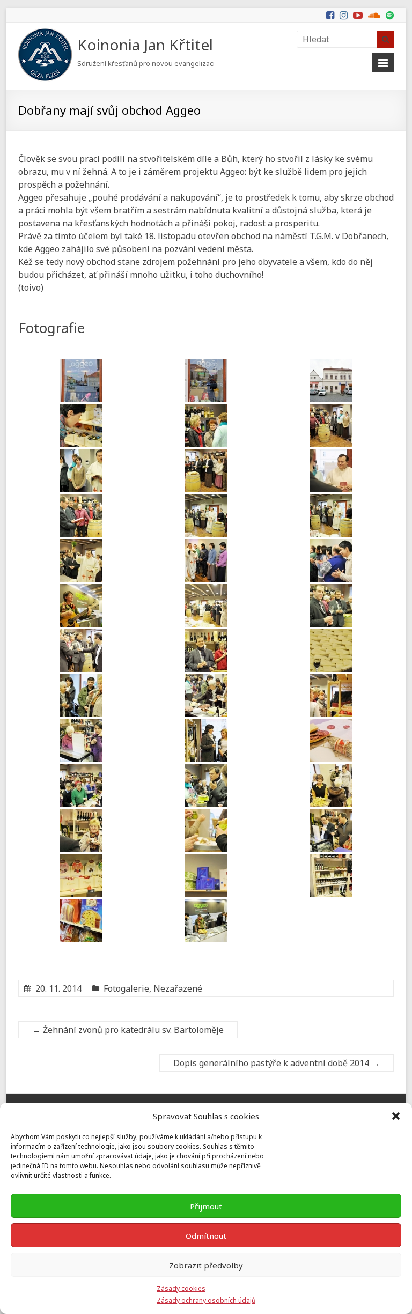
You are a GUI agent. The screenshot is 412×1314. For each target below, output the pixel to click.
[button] (396, 1116)
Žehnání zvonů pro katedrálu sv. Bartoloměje (128, 1030)
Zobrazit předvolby (206, 1265)
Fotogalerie (126, 988)
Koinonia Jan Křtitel (145, 44)
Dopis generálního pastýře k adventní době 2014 (276, 1063)
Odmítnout (206, 1235)
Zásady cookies (181, 1288)
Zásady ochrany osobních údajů (206, 1300)
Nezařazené (177, 988)
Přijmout (206, 1206)
